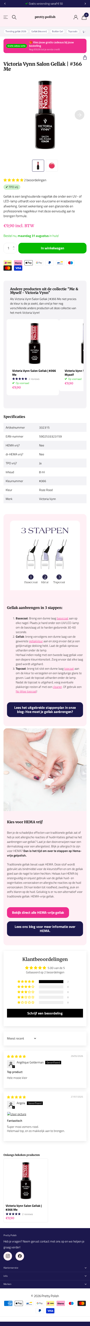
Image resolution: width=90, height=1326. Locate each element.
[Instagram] (7, 1256)
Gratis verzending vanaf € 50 (46, 3)
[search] (14, 17)
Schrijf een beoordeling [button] (45, 1013)
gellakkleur (36, 641)
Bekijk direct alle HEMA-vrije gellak (38, 912)
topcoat (69, 668)
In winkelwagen (52, 248)
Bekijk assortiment (6, 17)
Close (45, 1268)
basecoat (62, 618)
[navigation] (5, 4)
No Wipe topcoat (26, 691)
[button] (83, 57)
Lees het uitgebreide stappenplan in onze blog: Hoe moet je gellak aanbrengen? (45, 709)
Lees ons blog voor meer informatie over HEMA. (45, 928)
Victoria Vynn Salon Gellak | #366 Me (34, 373)
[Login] (75, 17)
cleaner (57, 686)
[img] (16, 1056)
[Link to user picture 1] (45, 1114)
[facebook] (20, 1256)
